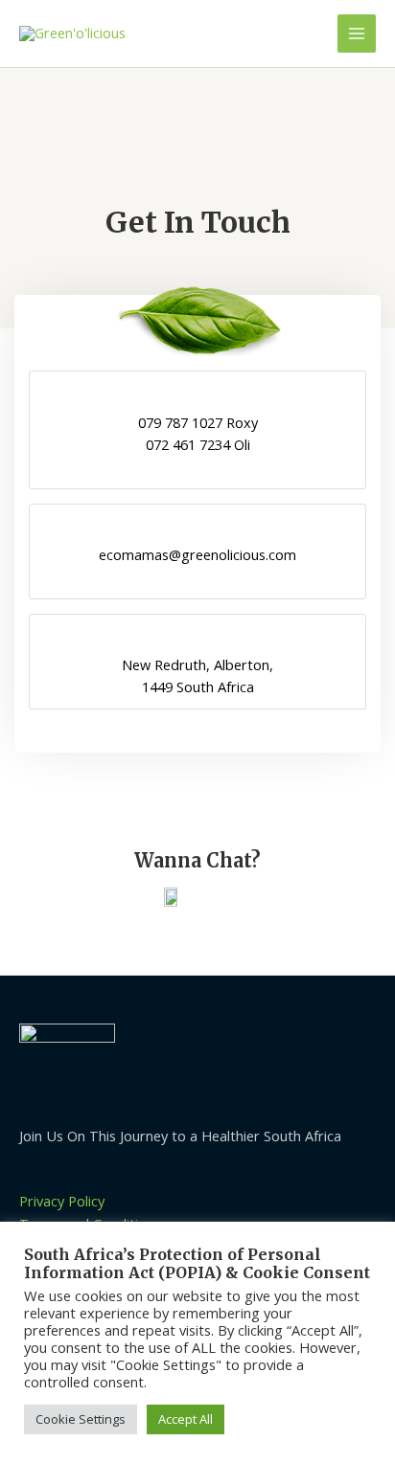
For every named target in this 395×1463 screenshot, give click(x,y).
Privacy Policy (62, 1200)
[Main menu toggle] (356, 33)
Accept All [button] (185, 1419)
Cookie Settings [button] (80, 1419)
